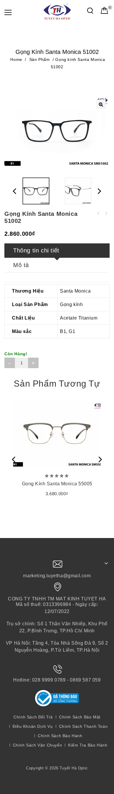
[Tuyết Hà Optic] (57, 11)
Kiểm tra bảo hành (87, 745)
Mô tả (21, 265)
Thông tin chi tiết (36, 250)
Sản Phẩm (39, 59)
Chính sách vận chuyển (37, 745)
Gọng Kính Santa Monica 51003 (98, 213)
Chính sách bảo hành (60, 735)
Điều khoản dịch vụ (33, 726)
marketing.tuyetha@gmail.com (57, 575)
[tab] (57, 250)
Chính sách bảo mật (80, 717)
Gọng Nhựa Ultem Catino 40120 (106, 213)
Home (16, 59)
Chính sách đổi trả (33, 717)
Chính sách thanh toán (83, 726)
